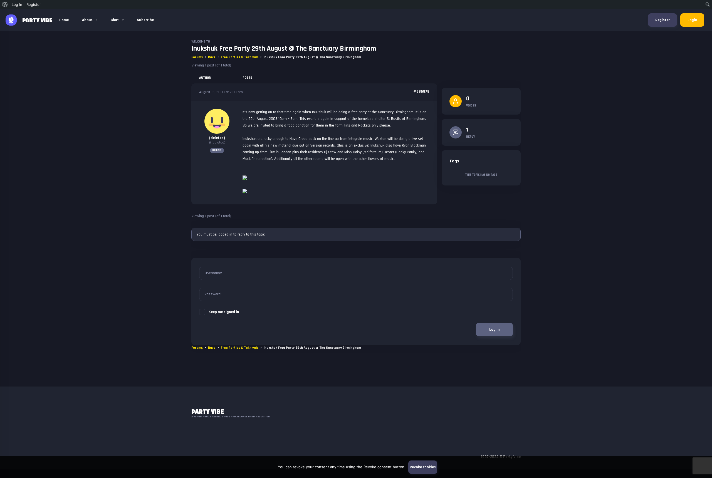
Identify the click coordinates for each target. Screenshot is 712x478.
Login (692, 20)
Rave (212, 57)
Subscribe (145, 20)
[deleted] (217, 137)
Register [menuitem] (33, 4)
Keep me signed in (224, 311)
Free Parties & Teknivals (239, 57)
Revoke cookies (423, 467)
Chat (115, 20)
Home (64, 20)
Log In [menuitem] (17, 4)
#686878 (421, 91)
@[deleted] (217, 142)
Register (662, 20)
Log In (494, 329)
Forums (197, 57)
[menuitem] (5, 4)
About (87, 20)
